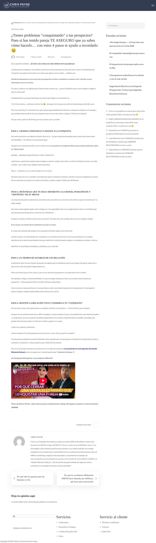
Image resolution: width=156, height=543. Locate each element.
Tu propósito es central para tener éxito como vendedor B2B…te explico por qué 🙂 (125, 122)
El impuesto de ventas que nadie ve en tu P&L (126, 66)
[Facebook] (13, 531)
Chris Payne (20, 57)
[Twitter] (19, 531)
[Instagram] (24, 531)
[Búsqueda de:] (125, 25)
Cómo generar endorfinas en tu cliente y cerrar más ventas (126, 77)
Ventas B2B (17, 29)
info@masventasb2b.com (22, 528)
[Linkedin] (29, 531)
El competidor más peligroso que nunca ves (126, 55)
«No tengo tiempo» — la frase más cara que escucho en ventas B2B (126, 44)
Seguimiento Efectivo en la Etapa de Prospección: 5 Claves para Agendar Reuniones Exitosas (125, 90)
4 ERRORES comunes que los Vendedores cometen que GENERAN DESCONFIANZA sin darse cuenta (125, 141)
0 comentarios (66, 57)
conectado (32, 502)
